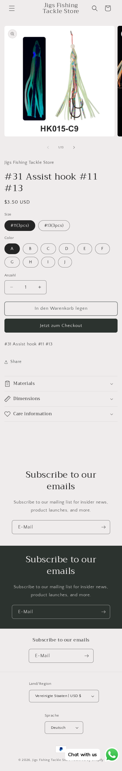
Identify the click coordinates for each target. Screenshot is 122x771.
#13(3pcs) (54, 225)
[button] (11, 8)
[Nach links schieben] (47, 147)
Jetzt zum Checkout (61, 325)
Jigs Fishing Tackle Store (51, 760)
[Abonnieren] (103, 527)
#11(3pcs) (20, 225)
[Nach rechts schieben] (74, 147)
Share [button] (16, 361)
